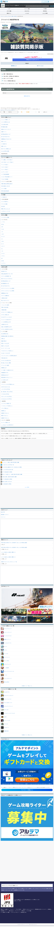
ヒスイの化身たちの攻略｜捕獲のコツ (8, 552)
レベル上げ (27, 13)
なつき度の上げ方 (4, 379)
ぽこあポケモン (7, 691)
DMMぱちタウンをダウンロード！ (32, 59)
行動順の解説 (3, 309)
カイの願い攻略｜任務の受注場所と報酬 (8, 476)
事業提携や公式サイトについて (40, 909)
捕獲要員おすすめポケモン (6, 139)
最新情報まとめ (14, 65)
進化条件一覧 (3, 271)
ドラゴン (3, 255)
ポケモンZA (6, 709)
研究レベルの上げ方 (5, 343)
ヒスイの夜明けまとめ (5, 122)
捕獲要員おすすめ (4, 293)
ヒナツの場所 (3, 188)
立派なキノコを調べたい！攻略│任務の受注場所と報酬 (11, 474)
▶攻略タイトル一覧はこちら (27, 685)
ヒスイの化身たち (4, 201)
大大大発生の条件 (4, 124)
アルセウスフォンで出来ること (7, 350)
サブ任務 (45, 8)
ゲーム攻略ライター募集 (5, 912)
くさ (2, 231)
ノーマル (3, 221)
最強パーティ (3, 141)
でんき (2, 229)
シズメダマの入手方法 (5, 389)
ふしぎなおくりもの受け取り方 (7, 424)
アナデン (5, 650)
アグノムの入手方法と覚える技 (7, 469)
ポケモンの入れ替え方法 (6, 360)
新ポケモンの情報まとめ (6, 148)
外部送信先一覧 (23, 912)
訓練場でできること (5, 418)
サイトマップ (17, 910)
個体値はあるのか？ (5, 375)
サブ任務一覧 (3, 143)
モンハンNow (6, 660)
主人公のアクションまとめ (6, 317)
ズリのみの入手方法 (5, 394)
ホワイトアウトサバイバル (9, 671)
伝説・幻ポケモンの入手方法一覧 (7, 464)
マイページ (3, 517)
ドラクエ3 (6, 723)
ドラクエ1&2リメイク (8, 702)
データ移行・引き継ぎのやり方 (7, 370)
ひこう (2, 243)
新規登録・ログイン (5, 514)
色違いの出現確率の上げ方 (6, 326)
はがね (2, 260)
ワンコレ (5, 674)
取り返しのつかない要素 (6, 362)
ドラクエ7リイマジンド (8, 706)
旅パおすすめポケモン (5, 136)
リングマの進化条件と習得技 (6, 479)
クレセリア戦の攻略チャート (6, 176)
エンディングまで (4, 171)
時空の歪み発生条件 (5, 190)
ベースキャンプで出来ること (6, 405)
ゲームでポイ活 (44, 1)
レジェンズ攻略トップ (5, 119)
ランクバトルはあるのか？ (6, 319)
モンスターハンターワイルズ (9, 713)
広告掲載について (4, 910)
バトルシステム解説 (5, 304)
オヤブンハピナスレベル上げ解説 (7, 290)
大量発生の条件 (4, 298)
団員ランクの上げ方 (5, 345)
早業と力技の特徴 (4, 307)
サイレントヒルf (7, 720)
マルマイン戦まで (4, 167)
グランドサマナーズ (7, 678)
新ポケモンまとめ (40, 65)
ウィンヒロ (6, 653)
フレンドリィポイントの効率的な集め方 (9, 355)
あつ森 (5, 716)
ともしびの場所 (45, 13)
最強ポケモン (9, 13)
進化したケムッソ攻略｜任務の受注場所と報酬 (10, 462)
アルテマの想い (18, 909)
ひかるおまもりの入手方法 (6, 398)
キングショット (7, 657)
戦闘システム (3, 146)
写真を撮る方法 (4, 358)
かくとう (3, 236)
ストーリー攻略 (27, 8)
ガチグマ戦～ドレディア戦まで (7, 162)
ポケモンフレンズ (7, 664)
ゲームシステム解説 (5, 365)
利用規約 (49, 909)
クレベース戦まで (4, 169)
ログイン (51, 1)
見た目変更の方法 (4, 333)
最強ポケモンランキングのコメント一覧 (9, 561)
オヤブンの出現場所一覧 (6, 276)
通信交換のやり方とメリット (6, 377)
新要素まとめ (3, 367)
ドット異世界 (6, 667)
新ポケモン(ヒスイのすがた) (6, 278)
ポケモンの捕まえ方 (5, 314)
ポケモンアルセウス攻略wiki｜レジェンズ (15, 5)
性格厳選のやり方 (4, 372)
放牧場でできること (5, 413)
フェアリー (3, 263)
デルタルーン (6, 727)
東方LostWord (6, 682)
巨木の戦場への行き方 (5, 186)
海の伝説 (3, 206)
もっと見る (27, 487)
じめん (2, 241)
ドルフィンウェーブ (7, 632)
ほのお (2, 224)
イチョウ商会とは (4, 408)
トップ (9, 8)
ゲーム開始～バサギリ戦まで (6, 159)
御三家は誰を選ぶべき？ (6, 134)
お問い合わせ (11, 910)
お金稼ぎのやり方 (4, 324)
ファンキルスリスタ (7, 635)
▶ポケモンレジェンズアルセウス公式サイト (8, 110)
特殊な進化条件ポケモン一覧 (6, 273)
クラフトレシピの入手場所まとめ (7, 384)
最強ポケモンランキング (6, 129)
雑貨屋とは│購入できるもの (6, 481)
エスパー (3, 246)
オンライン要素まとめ (5, 422)
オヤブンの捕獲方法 (5, 295)
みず (2, 226)
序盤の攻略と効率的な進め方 (6, 183)
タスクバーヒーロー (7, 699)
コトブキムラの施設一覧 (6, 403)
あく (2, 258)
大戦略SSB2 (6, 731)
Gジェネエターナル (7, 642)
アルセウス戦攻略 (4, 179)
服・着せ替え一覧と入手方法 (6, 391)
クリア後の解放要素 (5, 174)
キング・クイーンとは (5, 348)
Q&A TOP (3, 512)
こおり (2, 234)
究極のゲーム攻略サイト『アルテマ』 (7, 909)
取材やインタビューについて (28, 909)
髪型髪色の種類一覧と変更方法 (7, 336)
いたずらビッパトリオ (5, 211)
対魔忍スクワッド (7, 639)
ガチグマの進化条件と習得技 (6, 471)
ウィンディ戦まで (4, 164)
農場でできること (4, 415)
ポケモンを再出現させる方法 (6, 329)
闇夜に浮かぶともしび (5, 208)
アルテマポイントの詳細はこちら (27, 789)
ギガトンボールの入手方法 (6, 396)
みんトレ (5, 646)
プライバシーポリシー (15, 912)
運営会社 (23, 910)
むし (2, 248)
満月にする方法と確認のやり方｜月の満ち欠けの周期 (11, 467)
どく (2, 238)
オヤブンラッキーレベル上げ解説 (7, 288)
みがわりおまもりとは (5, 386)
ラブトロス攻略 (4, 204)
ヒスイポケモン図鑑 (5, 217)
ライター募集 (28, 910)
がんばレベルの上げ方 (5, 353)
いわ (2, 251)
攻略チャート (3, 131)
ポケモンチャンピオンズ (8, 695)
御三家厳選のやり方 (5, 283)
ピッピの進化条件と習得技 (6, 483)
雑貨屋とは (3, 410)
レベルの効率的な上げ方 (6, 321)
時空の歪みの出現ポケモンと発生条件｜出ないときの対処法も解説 (14, 542)
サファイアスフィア (7, 628)
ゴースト (3, 253)
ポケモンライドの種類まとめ (6, 312)
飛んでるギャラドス (5, 300)
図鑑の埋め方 (3, 341)
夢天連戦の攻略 (4, 126)
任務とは (3, 338)
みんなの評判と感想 (5, 151)
